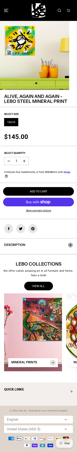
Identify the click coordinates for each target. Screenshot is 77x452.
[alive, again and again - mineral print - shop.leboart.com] (34, 55)
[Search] (59, 10)
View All (38, 286)
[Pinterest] (32, 228)
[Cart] (68, 10)
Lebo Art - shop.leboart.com (32, 410)
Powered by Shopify (57, 410)
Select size (11, 114)
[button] (5, 10)
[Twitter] (20, 228)
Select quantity (14, 153)
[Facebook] (8, 228)
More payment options (38, 210)
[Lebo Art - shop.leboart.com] (38, 10)
